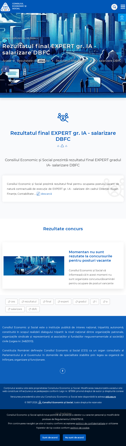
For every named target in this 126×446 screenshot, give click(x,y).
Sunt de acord (49, 437)
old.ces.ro (110, 396)
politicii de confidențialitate (90, 423)
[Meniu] (122, 7)
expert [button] (64, 301)
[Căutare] (114, 7)
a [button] (106, 301)
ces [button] (12, 301)
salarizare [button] (16, 309)
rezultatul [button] (30, 301)
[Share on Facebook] (5, 69)
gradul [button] (82, 301)
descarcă (46, 193)
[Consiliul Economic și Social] (5, 6)
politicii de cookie (79, 428)
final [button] (48, 301)
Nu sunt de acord (74, 437)
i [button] (95, 301)
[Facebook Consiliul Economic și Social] (62, 371)
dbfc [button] (34, 309)
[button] (122, 18)
